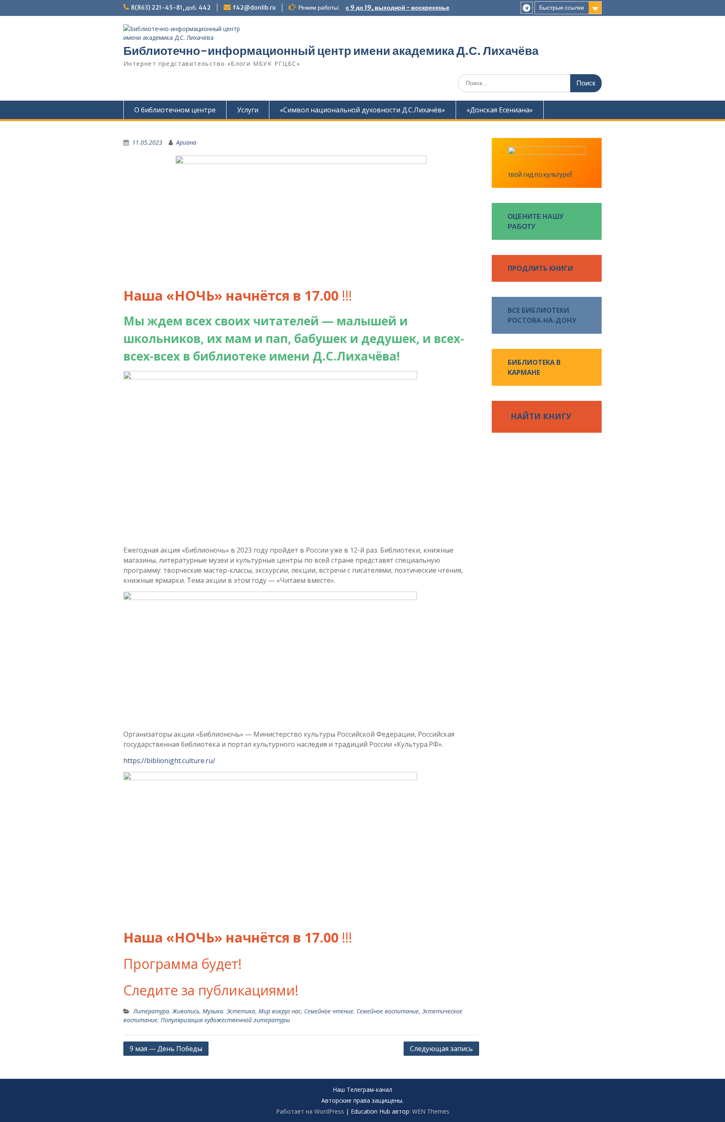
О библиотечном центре (175, 109)
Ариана (186, 142)
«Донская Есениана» (500, 109)
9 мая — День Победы (166, 1048)
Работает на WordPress (310, 1111)
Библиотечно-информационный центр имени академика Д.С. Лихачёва (331, 50)
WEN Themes (430, 1111)
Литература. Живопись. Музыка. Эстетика (194, 1011)
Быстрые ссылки (561, 7)
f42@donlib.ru (254, 7)
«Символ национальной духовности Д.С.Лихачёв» (362, 109)
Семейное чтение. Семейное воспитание (361, 1011)
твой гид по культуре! (540, 174)
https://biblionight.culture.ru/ (169, 760)
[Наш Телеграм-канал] (527, 8)
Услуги (247, 109)
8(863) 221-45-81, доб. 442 (171, 7)
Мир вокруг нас (279, 1011)
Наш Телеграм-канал (362, 1090)
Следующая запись (441, 1048)
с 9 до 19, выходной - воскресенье (397, 7)
